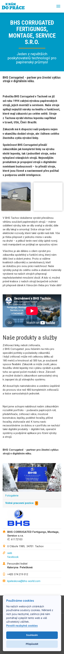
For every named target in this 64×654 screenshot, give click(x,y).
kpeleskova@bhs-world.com (23, 581)
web (9, 553)
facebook (12, 557)
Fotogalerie (11, 495)
